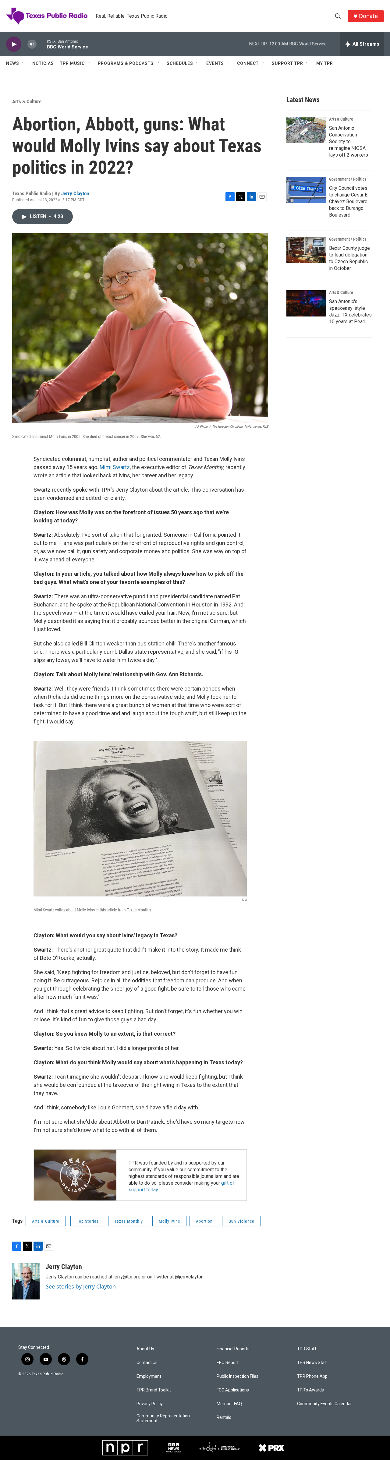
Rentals (224, 1417)
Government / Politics (347, 179)
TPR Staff (307, 1349)
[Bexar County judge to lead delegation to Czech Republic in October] (306, 250)
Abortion (204, 1221)
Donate (368, 16)
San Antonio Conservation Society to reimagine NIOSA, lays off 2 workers (348, 141)
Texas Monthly (129, 1221)
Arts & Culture (26, 101)
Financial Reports (233, 1349)
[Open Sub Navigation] (23, 63)
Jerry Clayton (75, 193)
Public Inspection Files (237, 1376)
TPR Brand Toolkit (153, 1390)
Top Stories (88, 1221)
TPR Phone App (312, 1376)
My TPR (324, 63)
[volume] (32, 44)
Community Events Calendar (324, 1404)
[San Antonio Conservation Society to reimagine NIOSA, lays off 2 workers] (306, 130)
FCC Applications (233, 1390)
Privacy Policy (149, 1404)
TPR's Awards (310, 1390)
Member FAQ (229, 1404)
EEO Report (228, 1362)
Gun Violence (241, 1221)
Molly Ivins (169, 1221)
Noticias (43, 63)
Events (215, 63)
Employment (148, 1376)
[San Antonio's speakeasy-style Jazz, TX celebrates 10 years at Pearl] (306, 303)
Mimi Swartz (115, 467)
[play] (14, 44)
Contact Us (147, 1362)
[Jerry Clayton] (26, 1281)
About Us (145, 1349)
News (12, 63)
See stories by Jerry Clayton (81, 1286)
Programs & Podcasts (126, 63)
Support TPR (287, 63)
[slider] (42, 44)
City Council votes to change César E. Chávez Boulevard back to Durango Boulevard (348, 201)
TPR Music (72, 63)
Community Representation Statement (163, 1418)
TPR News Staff (312, 1362)
